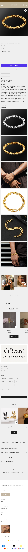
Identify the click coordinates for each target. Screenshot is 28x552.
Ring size (3, 514)
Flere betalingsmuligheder (14, 69)
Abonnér (5, 494)
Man (17, 308)
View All (14, 336)
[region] (14, 472)
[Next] (25, 284)
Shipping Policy (4, 508)
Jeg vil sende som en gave (8, 393)
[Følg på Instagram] (5, 536)
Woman (11, 308)
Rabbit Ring (9, 426)
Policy (2, 501)
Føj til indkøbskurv (14, 61)
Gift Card (4, 368)
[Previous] (3, 284)
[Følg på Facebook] (2, 536)
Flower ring (9, 330)
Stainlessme (4, 366)
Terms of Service (4, 506)
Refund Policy (4, 504)
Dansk (17, 540)
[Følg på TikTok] (8, 536)
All (14, 432)
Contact (3, 521)
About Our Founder (5, 519)
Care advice (3, 517)
